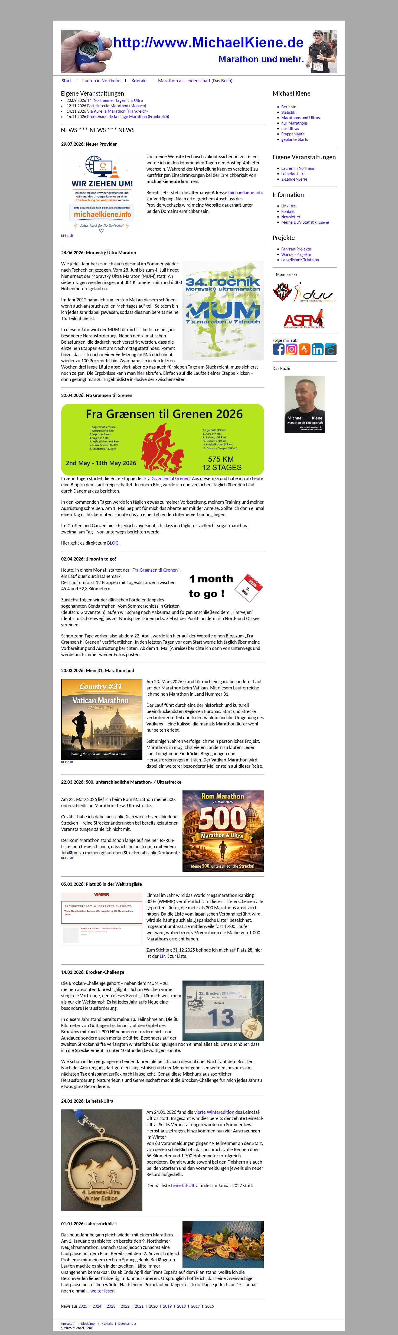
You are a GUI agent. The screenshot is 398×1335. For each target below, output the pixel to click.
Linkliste (288, 206)
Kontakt (140, 81)
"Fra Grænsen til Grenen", (156, 570)
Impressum (68, 1324)
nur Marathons (294, 123)
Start (67, 81)
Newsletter (291, 217)
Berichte (288, 107)
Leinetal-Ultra (185, 1186)
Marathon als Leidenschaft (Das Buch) (195, 81)
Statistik (288, 112)
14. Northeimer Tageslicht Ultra (115, 101)
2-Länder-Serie (294, 179)
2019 (168, 1306)
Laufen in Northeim (102, 81)
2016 (209, 1306)
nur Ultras (290, 129)
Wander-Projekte (296, 255)
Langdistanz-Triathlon (300, 260)
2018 (182, 1306)
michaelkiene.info (245, 193)
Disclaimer (89, 1324)
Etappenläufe (293, 134)
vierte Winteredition (214, 1112)
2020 (154, 1306)
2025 (83, 1306)
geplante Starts (294, 140)
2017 (196, 1306)
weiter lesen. (103, 1291)
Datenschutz (127, 1324)
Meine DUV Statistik (305, 222)
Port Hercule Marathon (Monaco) (116, 106)
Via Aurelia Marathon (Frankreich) (117, 111)
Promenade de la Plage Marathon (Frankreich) (128, 117)
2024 (97, 1306)
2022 (126, 1306)
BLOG (113, 543)
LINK (165, 956)
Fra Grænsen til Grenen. (168, 478)
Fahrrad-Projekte (296, 249)
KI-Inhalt (67, 235)
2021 (140, 1306)
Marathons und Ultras (300, 118)
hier (141, 373)
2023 (111, 1306)
